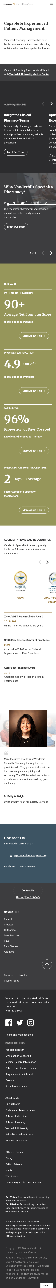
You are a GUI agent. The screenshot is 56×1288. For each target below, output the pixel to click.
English (45, 1285)
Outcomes (10, 930)
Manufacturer (11, 935)
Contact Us (28, 890)
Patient (8, 919)
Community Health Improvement (23, 1182)
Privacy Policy (11, 980)
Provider (8, 924)
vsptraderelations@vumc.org (30, 855)
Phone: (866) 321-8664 (28, 897)
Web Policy (11, 1176)
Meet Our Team (15, 152)
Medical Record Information (20, 1062)
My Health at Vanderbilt (18, 1055)
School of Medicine (16, 1116)
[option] (22, 132)
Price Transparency (16, 1086)
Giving (8, 1158)
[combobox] (46, 1285)
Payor (7, 940)
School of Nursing (15, 1122)
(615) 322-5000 (13, 1010)
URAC (20, 597)
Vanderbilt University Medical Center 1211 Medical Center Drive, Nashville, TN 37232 (27, 1002)
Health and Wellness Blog (19, 1034)
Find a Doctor (12, 1104)
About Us (9, 951)
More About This (34, 335)
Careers (8, 975)
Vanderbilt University (16, 1128)
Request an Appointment (19, 1074)
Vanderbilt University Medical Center (29, 74)
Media (8, 1170)
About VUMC (12, 1097)
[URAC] (20, 582)
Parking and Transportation (20, 1110)
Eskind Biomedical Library (19, 1134)
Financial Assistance (16, 1140)
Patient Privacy (13, 1164)
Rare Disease (11, 946)
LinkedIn (22, 975)
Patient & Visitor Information (21, 1068)
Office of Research (16, 1152)
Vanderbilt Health (14, 1049)
